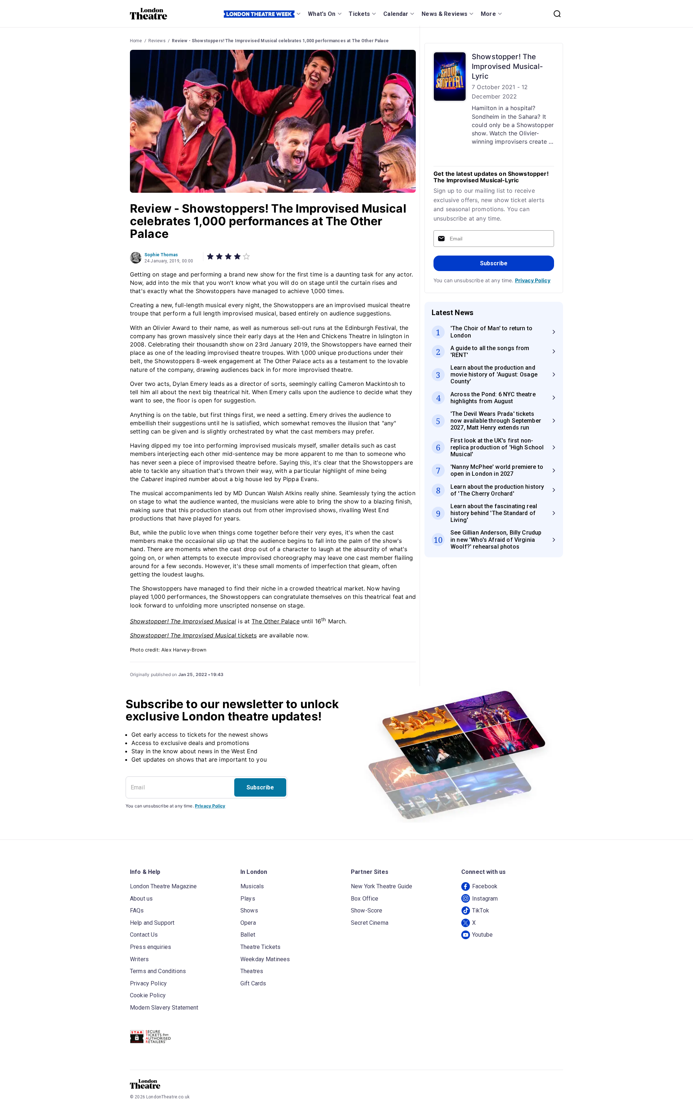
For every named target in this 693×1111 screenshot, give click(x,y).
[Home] (148, 13)
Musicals (252, 886)
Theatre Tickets (260, 947)
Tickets (359, 13)
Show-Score (367, 910)
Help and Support (152, 922)
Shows (249, 910)
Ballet (247, 934)
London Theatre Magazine (163, 886)
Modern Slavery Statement (164, 1007)
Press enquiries (150, 947)
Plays (247, 898)
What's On (321, 13)
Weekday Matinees (265, 959)
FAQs (137, 910)
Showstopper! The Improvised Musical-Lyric (507, 66)
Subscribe (493, 263)
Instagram (485, 898)
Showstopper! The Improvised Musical (183, 621)
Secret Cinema (369, 922)
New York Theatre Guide (381, 886)
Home (136, 40)
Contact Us (144, 934)
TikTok (480, 910)
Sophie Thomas (161, 254)
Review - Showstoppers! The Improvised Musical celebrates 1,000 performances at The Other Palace (280, 40)
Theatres (251, 971)
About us (141, 898)
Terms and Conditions (158, 971)
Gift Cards (253, 983)
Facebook (484, 886)
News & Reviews (444, 13)
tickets (193, 635)
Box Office (365, 898)
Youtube (482, 934)
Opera (248, 922)
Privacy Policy (532, 280)
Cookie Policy (148, 995)
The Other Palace (275, 621)
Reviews (157, 40)
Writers (139, 959)
